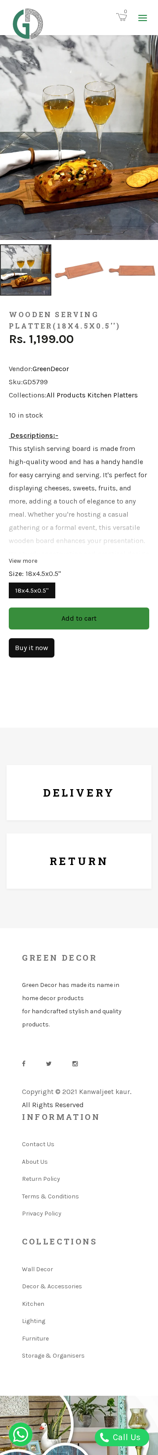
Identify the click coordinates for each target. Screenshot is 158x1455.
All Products (66, 395)
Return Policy (41, 1179)
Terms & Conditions (50, 1196)
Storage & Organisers (53, 1355)
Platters (125, 395)
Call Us (125, 1437)
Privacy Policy (41, 1213)
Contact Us (38, 1144)
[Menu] (142, 18)
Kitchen (99, 395)
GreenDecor (50, 369)
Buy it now (31, 647)
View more (23, 561)
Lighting (33, 1321)
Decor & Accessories (52, 1286)
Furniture (35, 1338)
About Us (35, 1161)
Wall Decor (37, 1269)
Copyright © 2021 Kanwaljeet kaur (76, 1091)
